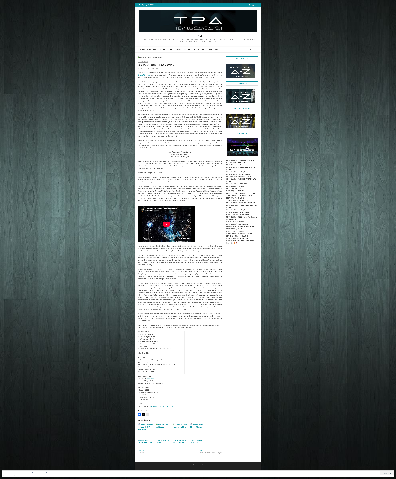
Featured (212, 50)
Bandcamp (169, 406)
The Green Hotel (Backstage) (245, 193)
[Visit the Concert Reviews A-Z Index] (240, 115)
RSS (234, 243)
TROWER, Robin (244, 212)
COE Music (151, 378)
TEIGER (241, 186)
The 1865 (243, 222)
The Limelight (239, 198)
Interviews (167, 50)
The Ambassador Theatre (242, 176)
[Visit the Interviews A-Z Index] (240, 90)
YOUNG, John (243, 191)
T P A (198, 36)
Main (141, 50)
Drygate (239, 165)
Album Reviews (153, 50)
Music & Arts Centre (247, 226)
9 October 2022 (154, 69)
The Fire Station (244, 214)
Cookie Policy (39, 476)
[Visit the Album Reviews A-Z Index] (240, 65)
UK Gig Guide (199, 50)
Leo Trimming (143, 69)
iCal (236, 243)
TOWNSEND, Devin (244, 174)
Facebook (161, 406)
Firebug (238, 188)
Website (154, 406)
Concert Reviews (183, 50)
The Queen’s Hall (243, 231)
